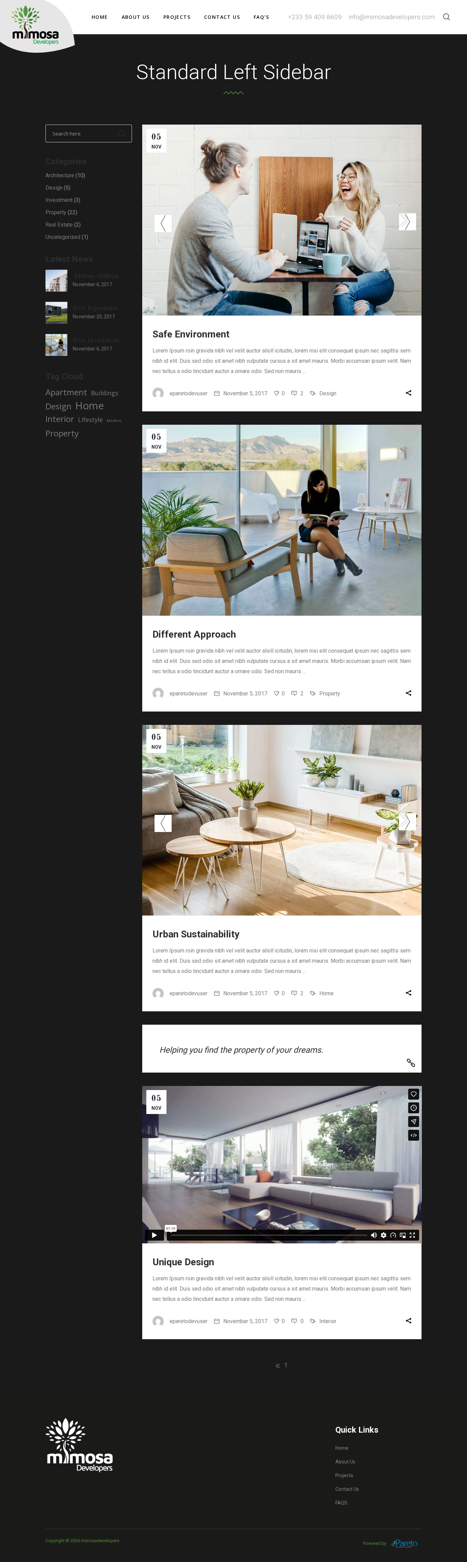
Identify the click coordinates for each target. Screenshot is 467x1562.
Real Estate (59, 224)
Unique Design (183, 1262)
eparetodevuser (189, 393)
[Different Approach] (282, 520)
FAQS (341, 1503)
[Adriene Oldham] (56, 281)
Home (326, 993)
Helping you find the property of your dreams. (241, 1050)
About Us (345, 1461)
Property (329, 693)
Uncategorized (62, 237)
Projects (344, 1475)
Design (327, 393)
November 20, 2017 (94, 316)
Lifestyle (90, 419)
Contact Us (347, 1489)
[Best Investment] (56, 345)
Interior (327, 1321)
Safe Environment (190, 334)
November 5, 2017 (244, 393)
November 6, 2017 (92, 284)
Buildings (104, 393)
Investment (58, 200)
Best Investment (96, 340)
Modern (114, 420)
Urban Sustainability (195, 934)
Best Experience (95, 308)
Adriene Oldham (96, 276)
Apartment (66, 392)
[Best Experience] (56, 313)
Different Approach (194, 634)
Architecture (59, 175)
